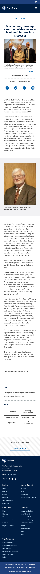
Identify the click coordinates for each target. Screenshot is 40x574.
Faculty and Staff (12, 417)
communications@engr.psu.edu (14, 396)
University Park (28, 417)
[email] (33, 88)
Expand (31, 71)
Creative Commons (19, 209)
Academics (20, 19)
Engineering (11, 423)
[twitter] (15, 88)
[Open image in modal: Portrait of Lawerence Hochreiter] (20, 184)
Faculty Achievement (28, 411)
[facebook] (7, 88)
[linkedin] (24, 88)
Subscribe (19, 448)
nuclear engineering (28, 423)
